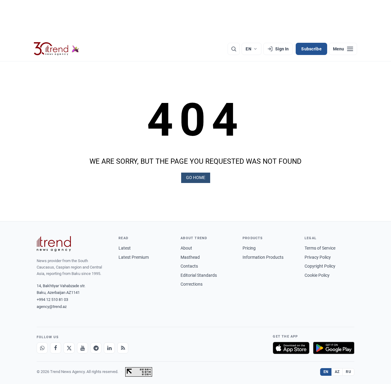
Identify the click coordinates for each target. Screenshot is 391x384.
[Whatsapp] (42, 347)
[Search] (234, 49)
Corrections (192, 284)
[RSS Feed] (122, 347)
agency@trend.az (52, 306)
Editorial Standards (199, 275)
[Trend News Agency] (54, 243)
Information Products (263, 257)
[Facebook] (55, 347)
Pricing (249, 248)
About (186, 248)
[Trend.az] (56, 49)
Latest (125, 248)
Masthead (190, 257)
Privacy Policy (318, 257)
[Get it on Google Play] (333, 348)
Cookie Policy (317, 275)
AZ (337, 372)
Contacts (189, 266)
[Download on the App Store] (291, 348)
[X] (69, 347)
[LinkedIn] (109, 347)
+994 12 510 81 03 (52, 299)
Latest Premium (134, 257)
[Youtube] (82, 347)
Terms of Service (320, 248)
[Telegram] (95, 347)
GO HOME (195, 177)
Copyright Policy (320, 266)
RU (348, 372)
